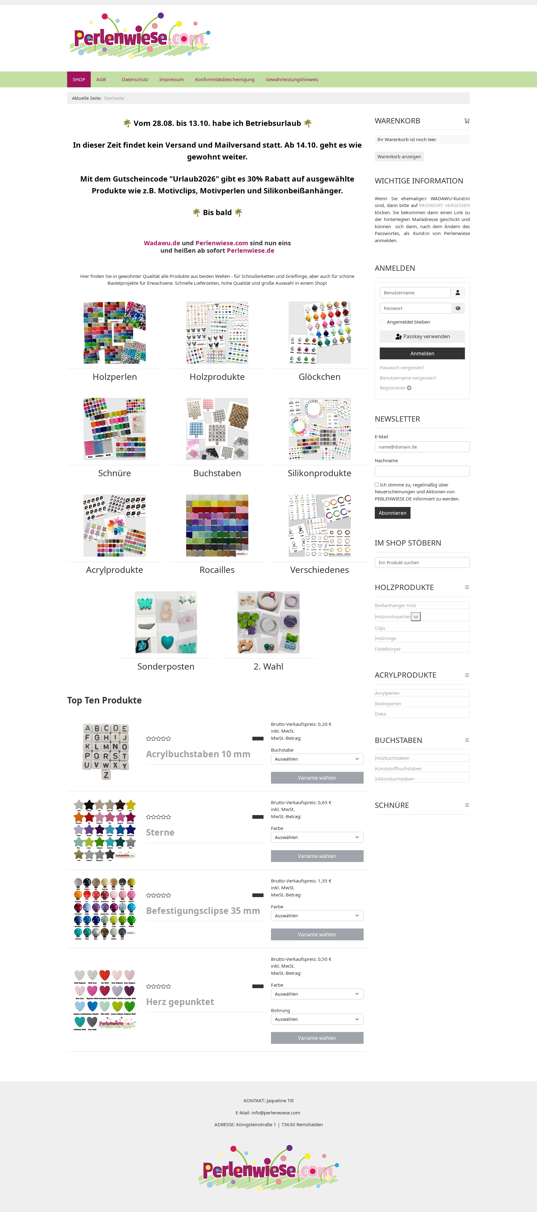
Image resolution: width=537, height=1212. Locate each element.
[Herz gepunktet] (105, 1000)
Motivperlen (388, 703)
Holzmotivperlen (393, 616)
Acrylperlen (387, 693)
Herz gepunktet (180, 1001)
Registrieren (393, 388)
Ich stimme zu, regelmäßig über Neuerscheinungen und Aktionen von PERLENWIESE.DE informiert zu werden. (417, 492)
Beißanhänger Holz (395, 605)
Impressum (171, 79)
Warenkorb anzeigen (399, 156)
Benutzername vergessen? (408, 378)
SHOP (79, 79)
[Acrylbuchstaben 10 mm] (105, 752)
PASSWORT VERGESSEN (444, 205)
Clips (380, 628)
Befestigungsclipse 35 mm (203, 910)
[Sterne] (105, 830)
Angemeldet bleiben (408, 322)
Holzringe (385, 638)
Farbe (277, 828)
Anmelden (422, 353)
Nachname (386, 460)
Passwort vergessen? (402, 367)
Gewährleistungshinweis (292, 79)
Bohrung (280, 1010)
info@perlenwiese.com (275, 1112)
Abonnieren (392, 512)
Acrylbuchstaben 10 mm (198, 754)
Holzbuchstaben (392, 758)
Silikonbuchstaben (394, 779)
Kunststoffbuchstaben (398, 768)
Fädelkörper (388, 649)
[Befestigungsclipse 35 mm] (105, 909)
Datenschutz (135, 79)
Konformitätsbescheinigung (225, 79)
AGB (101, 79)
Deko (380, 714)
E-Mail (381, 436)
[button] (416, 616)
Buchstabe (282, 750)
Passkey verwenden (426, 336)
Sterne (160, 832)
